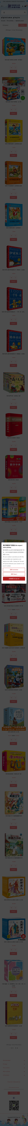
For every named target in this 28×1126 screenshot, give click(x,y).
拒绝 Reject (14, 574)
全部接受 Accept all (14, 578)
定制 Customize (14, 569)
